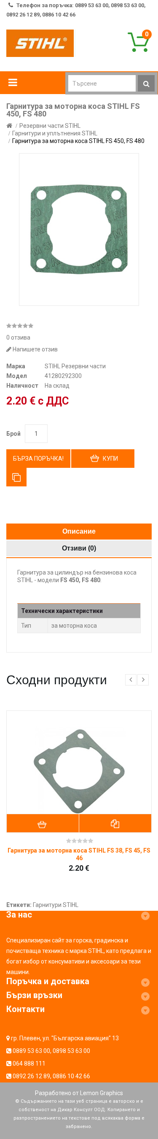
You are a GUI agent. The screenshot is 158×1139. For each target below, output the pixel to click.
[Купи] (43, 823)
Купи (110, 458)
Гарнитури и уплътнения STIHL (54, 133)
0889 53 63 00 (31, 1050)
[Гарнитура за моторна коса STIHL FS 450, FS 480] (79, 229)
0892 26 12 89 (31, 1076)
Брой (13, 433)
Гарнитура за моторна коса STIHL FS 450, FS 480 (78, 141)
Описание (79, 531)
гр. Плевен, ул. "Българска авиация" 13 (65, 1038)
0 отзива (18, 337)
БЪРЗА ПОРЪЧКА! (38, 458)
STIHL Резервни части (75, 366)
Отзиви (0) (79, 548)
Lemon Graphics (101, 1093)
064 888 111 (29, 1063)
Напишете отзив (34, 349)
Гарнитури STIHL (55, 904)
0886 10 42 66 (71, 1076)
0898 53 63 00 (71, 1050)
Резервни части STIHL (49, 125)
